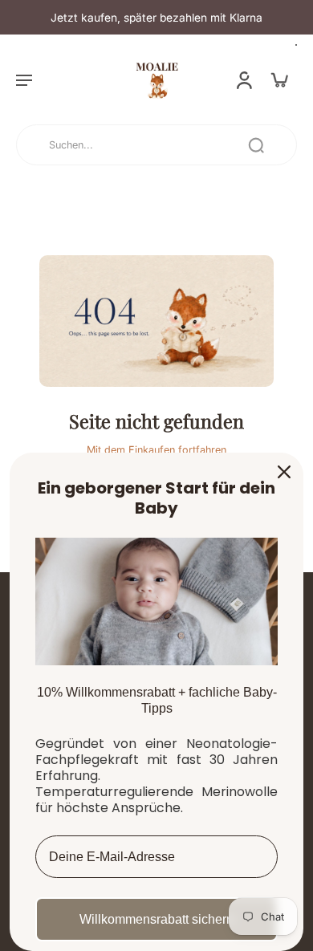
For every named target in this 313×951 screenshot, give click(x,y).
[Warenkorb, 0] (279, 79)
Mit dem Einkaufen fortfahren (156, 450)
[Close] (284, 472)
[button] (24, 79)
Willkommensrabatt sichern (156, 919)
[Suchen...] (256, 145)
